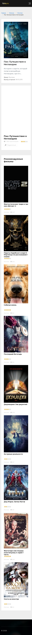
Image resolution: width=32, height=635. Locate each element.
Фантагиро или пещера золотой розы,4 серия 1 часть (13, 552)
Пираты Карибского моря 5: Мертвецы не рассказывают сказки (16, 255)
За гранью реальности (13, 454)
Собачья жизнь (10, 305)
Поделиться (11, 145)
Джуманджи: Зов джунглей (15, 404)
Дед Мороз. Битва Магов (14, 502)
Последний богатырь (13, 354)
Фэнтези (6, 212)
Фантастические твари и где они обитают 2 (16, 205)
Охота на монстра (11, 599)
